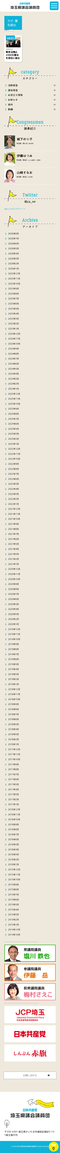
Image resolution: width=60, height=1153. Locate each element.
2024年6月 (13, 363)
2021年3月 (13, 554)
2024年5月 (13, 368)
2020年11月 (14, 574)
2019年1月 (13, 684)
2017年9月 (13, 764)
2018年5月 (13, 724)
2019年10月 (14, 639)
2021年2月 (13, 559)
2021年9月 (13, 524)
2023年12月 (14, 393)
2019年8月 (13, 649)
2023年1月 (13, 444)
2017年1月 (13, 804)
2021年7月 (13, 534)
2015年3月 (13, 914)
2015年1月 (13, 924)
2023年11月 (14, 398)
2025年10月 (14, 283)
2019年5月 (13, 664)
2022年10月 (14, 458)
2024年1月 (13, 388)
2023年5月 (13, 428)
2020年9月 (13, 584)
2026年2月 (13, 263)
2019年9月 (13, 644)
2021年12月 (14, 509)
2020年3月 (13, 614)
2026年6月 (13, 243)
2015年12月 (14, 869)
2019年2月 (13, 679)
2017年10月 (14, 759)
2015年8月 (13, 889)
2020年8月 (13, 589)
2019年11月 (14, 634)
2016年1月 (13, 864)
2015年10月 (14, 879)
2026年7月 (13, 238)
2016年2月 (13, 859)
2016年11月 (14, 814)
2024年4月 (13, 373)
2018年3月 (13, 734)
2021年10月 (14, 519)
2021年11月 (14, 514)
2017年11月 (14, 754)
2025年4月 (13, 313)
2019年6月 (13, 659)
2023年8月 (13, 413)
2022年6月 (13, 479)
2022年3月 (13, 494)
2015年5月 (13, 904)
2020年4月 (13, 609)
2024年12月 (14, 333)
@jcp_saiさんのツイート (14, 208)
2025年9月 (13, 288)
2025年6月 (13, 303)
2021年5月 (13, 544)
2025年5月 (13, 308)
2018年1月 (13, 744)
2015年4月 (13, 909)
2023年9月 (13, 408)
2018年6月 (13, 719)
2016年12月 (14, 809)
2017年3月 (13, 794)
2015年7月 (13, 894)
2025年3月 (13, 318)
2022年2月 (13, 499)
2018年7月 (13, 714)
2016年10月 (14, 819)
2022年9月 (13, 464)
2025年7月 (13, 298)
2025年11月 (14, 278)
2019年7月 (13, 654)
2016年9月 (13, 824)
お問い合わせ (30, 1075)
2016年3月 (13, 854)
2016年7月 (13, 834)
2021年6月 (13, 539)
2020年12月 (14, 569)
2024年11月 (14, 338)
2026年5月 (13, 248)
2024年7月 (13, 358)
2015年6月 (13, 899)
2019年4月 (13, 669)
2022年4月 (13, 489)
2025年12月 (14, 273)
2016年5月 (13, 844)
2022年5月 (13, 483)
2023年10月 (14, 403)
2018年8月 (13, 709)
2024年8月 (13, 353)
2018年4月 (13, 729)
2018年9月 (13, 704)
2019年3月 (13, 674)
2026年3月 (13, 258)
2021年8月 (13, 529)
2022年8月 (13, 469)
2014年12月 (14, 929)
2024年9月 (13, 348)
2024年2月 (13, 383)
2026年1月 (13, 268)
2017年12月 (14, 749)
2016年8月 (13, 829)
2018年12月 (14, 689)
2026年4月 (13, 253)
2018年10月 (14, 699)
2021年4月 (13, 549)
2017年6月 (13, 779)
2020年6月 (13, 599)
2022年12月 (14, 448)
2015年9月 (13, 884)
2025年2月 (13, 323)
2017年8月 (13, 769)
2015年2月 (13, 919)
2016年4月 (13, 849)
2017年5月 (13, 784)
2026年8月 (13, 233)
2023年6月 (13, 423)
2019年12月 (14, 629)
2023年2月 (13, 438)
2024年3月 (13, 378)
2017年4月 (13, 789)
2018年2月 (13, 739)
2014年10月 (14, 934)
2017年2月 (13, 799)
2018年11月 (14, 694)
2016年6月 (13, 839)
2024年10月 (14, 343)
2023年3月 (13, 433)
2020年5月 (13, 604)
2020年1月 (13, 624)
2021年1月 (13, 564)
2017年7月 (13, 774)
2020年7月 (13, 594)
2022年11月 (14, 454)
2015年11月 (14, 874)
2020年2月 (13, 619)
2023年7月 (13, 418)
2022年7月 (13, 473)
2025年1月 (13, 328)
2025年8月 (13, 293)
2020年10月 (14, 579)
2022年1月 (13, 504)
